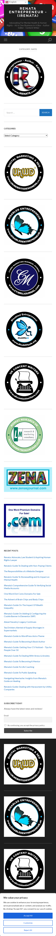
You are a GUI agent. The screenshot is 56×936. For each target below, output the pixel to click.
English (12, 2)
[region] (28, 914)
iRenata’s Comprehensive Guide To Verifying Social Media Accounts (27, 586)
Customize (28, 923)
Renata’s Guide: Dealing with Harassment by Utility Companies (28, 688)
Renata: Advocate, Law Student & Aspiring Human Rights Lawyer (27, 558)
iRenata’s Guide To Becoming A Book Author (24, 641)
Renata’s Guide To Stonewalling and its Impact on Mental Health (26, 578)
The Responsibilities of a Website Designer (24, 571)
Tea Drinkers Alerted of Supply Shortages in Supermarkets (24, 629)
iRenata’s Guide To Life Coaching (19, 667)
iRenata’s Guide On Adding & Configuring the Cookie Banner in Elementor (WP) (25, 615)
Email (6, 715)
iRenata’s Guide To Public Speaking (20, 672)
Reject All (28, 930)
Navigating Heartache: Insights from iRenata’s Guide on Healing (25, 679)
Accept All (28, 915)
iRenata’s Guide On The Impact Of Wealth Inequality (23, 606)
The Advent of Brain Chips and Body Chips (23, 599)
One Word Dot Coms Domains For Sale (22, 593)
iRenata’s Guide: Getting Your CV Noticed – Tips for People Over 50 (28, 648)
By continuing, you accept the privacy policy (26, 725)
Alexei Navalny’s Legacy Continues (20, 622)
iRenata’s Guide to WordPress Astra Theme (24, 636)
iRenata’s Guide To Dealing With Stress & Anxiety (27, 655)
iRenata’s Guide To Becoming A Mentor (22, 661)
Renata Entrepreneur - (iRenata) (28, 12)
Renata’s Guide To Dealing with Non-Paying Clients (28, 565)
